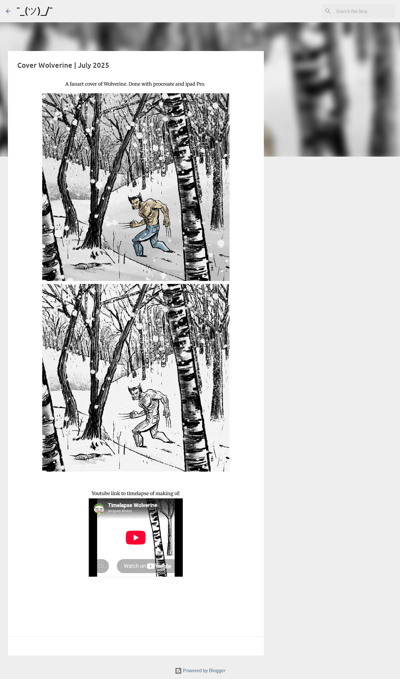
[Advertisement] (293, 253)
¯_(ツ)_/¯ (34, 10)
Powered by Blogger (203, 670)
